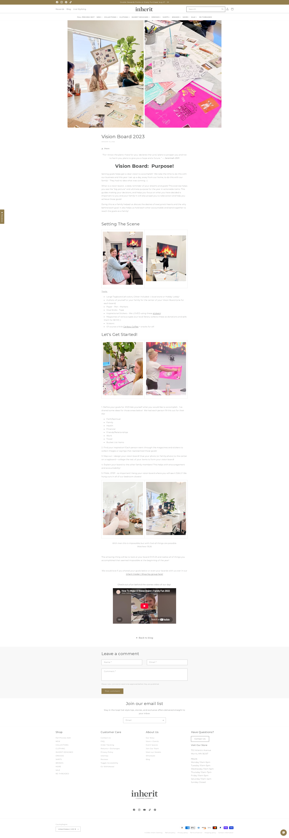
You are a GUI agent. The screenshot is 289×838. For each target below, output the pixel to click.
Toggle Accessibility (109, 763)
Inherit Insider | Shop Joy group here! (144, 574)
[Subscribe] (163, 720)
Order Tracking (107, 745)
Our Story (150, 738)
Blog (68, 9)
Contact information (225, 832)
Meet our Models (153, 752)
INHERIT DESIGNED (64, 752)
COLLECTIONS (62, 745)
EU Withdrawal (107, 767)
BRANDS (59, 763)
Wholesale (150, 756)
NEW (58, 741)
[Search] (222, 9)
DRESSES (60, 756)
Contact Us (106, 738)
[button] (99, 17)
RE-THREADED (62, 774)
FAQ (102, 741)
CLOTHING (60, 749)
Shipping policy (210, 832)
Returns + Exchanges (110, 749)
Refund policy (170, 832)
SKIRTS (59, 759)
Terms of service (196, 832)
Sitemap (104, 756)
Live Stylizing (79, 9)
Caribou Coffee (131, 327)
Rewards (60, 9)
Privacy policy (183, 832)
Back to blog (146, 637)
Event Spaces (152, 745)
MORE (58, 767)
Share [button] (106, 149)
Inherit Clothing (156, 832)
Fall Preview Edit (63, 738)
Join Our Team (152, 749)
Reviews (104, 759)
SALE (58, 770)
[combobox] (205, 9)
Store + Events (152, 741)
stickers (157, 313)
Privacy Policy (107, 752)
